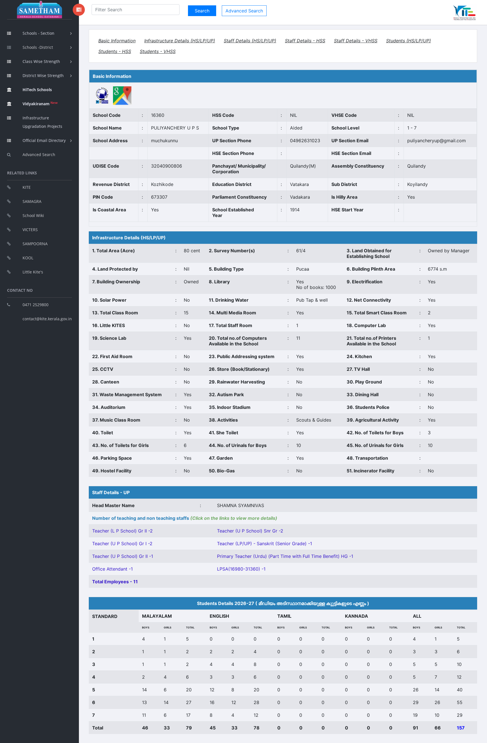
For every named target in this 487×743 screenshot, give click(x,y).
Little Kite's (33, 272)
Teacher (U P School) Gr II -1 (122, 556)
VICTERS (30, 229)
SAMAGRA (32, 201)
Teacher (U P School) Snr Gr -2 (250, 531)
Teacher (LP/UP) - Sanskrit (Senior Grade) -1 (264, 543)
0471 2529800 (35, 304)
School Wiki (33, 215)
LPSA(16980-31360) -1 (241, 569)
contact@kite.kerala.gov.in (47, 318)
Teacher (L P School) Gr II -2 (122, 531)
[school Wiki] (102, 95)
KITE (27, 187)
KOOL (28, 257)
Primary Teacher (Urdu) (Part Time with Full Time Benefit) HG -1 (285, 556)
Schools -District (38, 47)
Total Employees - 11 (115, 581)
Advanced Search (39, 154)
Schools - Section (38, 33)
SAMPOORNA (35, 243)
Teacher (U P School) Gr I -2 (122, 543)
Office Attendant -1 (112, 569)
